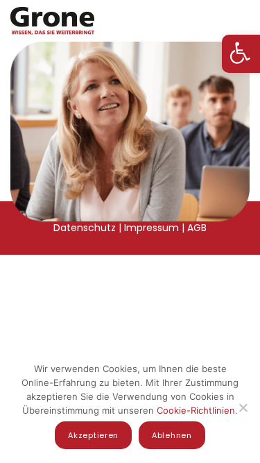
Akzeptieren (93, 435)
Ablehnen (172, 435)
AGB (197, 228)
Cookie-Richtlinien (196, 410)
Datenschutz (84, 228)
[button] (241, 54)
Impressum (151, 228)
